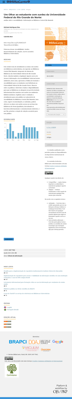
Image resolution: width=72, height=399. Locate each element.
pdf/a (49, 65)
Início (6, 9)
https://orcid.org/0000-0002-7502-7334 (13, 32)
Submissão (9, 239)
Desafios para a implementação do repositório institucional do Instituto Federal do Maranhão (33, 271)
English (9, 307)
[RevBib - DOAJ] (39, 344)
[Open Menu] (4, 2)
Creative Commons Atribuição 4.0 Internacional (47, 361)
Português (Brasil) (12, 309)
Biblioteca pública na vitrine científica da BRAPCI (19, 289)
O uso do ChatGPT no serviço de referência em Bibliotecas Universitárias (27, 293)
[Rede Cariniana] (12, 377)
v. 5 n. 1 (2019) (21, 9)
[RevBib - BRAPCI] (18, 344)
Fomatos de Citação (54, 114)
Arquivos (12, 9)
